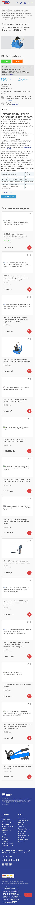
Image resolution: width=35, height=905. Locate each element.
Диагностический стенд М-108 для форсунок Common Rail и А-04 (14, 440)
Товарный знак (23, 820)
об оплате (17, 103)
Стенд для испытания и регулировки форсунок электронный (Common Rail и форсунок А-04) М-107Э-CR (16, 319)
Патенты (4, 837)
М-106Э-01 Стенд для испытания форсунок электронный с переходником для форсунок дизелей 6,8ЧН (17, 726)
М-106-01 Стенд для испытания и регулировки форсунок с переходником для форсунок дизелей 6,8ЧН (16, 278)
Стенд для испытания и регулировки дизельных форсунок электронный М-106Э (17, 360)
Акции (4, 832)
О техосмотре (6, 830)
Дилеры (21, 827)
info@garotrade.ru (7, 856)
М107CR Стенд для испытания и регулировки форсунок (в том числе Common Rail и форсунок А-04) (15, 236)
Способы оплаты (7, 843)
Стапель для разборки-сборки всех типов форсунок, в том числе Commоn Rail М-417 (17, 480)
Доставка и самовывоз (5, 840)
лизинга (12, 74)
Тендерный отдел (24, 829)
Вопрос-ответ (23, 831)
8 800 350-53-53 (10, 860)
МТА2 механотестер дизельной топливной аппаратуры (17, 767)
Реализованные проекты (23, 836)
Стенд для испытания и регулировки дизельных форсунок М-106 (15, 400)
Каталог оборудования (6, 819)
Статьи (20, 824)
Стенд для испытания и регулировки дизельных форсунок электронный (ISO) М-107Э (16, 521)
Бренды (4, 835)
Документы (5, 824)
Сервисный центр (8, 822)
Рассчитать (10, 100)
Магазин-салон (23, 839)
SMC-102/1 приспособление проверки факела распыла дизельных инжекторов (16, 562)
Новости (21, 822)
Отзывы (21, 833)
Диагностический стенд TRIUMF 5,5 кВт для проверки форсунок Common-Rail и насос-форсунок (16, 603)
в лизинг (15, 104)
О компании (22, 818)
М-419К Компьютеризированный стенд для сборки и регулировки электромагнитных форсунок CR (16, 644)
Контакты (21, 842)
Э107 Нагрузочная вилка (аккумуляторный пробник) (17, 685)
